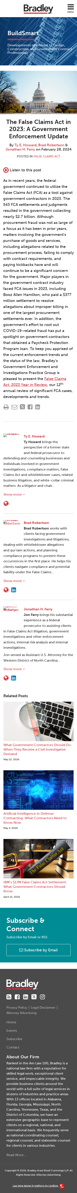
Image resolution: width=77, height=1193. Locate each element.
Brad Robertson (51, 145)
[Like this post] (30, 407)
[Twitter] (34, 997)
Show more (13, 494)
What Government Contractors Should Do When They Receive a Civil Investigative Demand (37, 749)
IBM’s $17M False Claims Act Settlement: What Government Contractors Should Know (35, 886)
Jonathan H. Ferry (20, 149)
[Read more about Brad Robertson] (6, 590)
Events (11, 1031)
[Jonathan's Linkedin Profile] (13, 678)
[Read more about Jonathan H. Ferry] (6, 678)
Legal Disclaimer (43, 1007)
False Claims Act (47, 156)
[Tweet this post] (22, 407)
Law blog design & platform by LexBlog (36, 1185)
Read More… (16, 1155)
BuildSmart (23, 33)
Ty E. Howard (26, 145)
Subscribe (14, 1039)
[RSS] (8, 997)
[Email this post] (14, 407)
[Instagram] (42, 997)
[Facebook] (17, 997)
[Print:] (6, 407)
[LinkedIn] (25, 997)
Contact (12, 1047)
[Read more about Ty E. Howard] (6, 504)
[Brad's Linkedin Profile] (13, 590)
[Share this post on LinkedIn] (37, 407)
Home (11, 1022)
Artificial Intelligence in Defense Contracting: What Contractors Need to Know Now (35, 818)
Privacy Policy (16, 1007)
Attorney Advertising (21, 1013)
